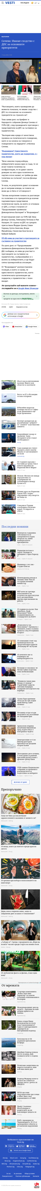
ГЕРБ (4, 307)
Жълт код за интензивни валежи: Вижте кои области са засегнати (28, 383)
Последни (24, 3)
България (5, 37)
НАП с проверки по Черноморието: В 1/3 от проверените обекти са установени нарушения (27, 1123)
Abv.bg (5, 1158)
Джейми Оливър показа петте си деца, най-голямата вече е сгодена (27, 1054)
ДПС (11, 307)
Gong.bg (23, 1158)
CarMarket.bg (31, 1161)
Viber (7, 327)
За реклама (18, 1174)
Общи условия (30, 1174)
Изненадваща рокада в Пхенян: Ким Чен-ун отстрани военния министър (27, 580)
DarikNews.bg (33, 1158)
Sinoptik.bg (26, 1164)
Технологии (20, 661)
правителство (22, 307)
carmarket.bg (20, 456)
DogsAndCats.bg (18, 1161)
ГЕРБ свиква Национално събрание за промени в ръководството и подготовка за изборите (28, 770)
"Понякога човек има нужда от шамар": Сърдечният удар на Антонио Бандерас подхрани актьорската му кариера (28, 686)
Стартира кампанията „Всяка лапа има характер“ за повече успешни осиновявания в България (28, 995)
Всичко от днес (20, 782)
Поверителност (7, 1176)
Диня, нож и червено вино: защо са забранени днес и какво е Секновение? (18, 912)
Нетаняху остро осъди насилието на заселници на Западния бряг (28, 714)
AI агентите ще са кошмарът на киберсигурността (25, 656)
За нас (8, 1174)
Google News (32, 327)
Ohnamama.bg (14, 1164)
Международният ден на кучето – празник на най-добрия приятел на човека (28, 1010)
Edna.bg (20, 1167)
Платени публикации (23, 1176)
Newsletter (18, 327)
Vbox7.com (14, 1158)
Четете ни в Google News (22, 1150)
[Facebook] (20, 1179)
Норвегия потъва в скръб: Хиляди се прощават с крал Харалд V (27, 553)
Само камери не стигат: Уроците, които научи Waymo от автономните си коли (27, 451)
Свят (18, 545)
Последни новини (15, 526)
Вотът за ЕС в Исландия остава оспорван (27, 395)
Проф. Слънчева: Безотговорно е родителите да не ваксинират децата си (26, 1109)
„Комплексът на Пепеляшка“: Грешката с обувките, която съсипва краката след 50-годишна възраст (28, 629)
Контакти (36, 1176)
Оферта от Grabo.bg (23, 569)
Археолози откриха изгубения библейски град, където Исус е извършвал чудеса (26, 729)
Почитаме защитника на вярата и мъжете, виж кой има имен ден (28, 1067)
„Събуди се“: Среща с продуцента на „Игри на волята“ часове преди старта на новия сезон (20, 943)
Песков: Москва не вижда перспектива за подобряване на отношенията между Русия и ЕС (28, 479)
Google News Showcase (28, 288)
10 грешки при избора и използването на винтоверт (18, 881)
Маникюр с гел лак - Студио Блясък (25, 565)
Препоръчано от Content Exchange (28, 982)
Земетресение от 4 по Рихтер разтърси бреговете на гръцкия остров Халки (26, 743)
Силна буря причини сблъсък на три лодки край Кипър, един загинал (26, 702)
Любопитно (20, 635)
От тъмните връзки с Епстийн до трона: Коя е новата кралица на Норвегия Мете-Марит (27, 465)
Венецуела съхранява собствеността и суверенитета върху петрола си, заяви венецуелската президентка (26, 537)
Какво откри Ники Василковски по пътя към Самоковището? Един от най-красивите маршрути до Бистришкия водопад (27, 1026)
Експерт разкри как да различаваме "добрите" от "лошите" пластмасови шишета (28, 424)
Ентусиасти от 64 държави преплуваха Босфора (26, 1041)
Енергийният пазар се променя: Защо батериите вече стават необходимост (27, 437)
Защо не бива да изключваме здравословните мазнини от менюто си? (18, 817)
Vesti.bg (10, 3)
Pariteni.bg (10, 1167)
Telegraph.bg (29, 1167)
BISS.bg (4, 1164)
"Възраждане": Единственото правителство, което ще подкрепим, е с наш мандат (19, 154)
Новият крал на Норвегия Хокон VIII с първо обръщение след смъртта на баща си (28, 494)
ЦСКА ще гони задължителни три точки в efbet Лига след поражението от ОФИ (28, 1095)
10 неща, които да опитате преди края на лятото (18, 847)
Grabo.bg (36, 1164)
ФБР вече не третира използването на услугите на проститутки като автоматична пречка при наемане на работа (28, 596)
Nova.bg (7, 1161)
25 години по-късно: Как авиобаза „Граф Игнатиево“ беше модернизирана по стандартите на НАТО (27, 613)
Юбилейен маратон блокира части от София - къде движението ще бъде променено (28, 410)
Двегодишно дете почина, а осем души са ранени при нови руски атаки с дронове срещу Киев (28, 756)
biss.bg (19, 442)
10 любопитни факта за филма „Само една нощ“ (19, 974)
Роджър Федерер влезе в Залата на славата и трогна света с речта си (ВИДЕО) (27, 1081)
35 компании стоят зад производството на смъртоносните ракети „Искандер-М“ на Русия (27, 644)
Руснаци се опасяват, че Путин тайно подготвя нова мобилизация (27, 670)
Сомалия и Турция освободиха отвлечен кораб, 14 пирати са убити (26, 508)
